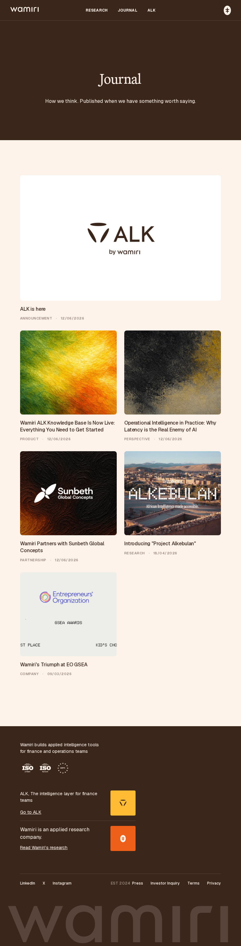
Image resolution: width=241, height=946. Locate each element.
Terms (193, 883)
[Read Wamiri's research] (123, 838)
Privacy (214, 883)
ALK (151, 10)
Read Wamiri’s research (44, 847)
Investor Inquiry (165, 883)
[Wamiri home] (25, 10)
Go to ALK (30, 812)
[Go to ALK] (123, 803)
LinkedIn (27, 883)
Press (137, 883)
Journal (127, 10)
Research (97, 10)
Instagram (62, 883)
